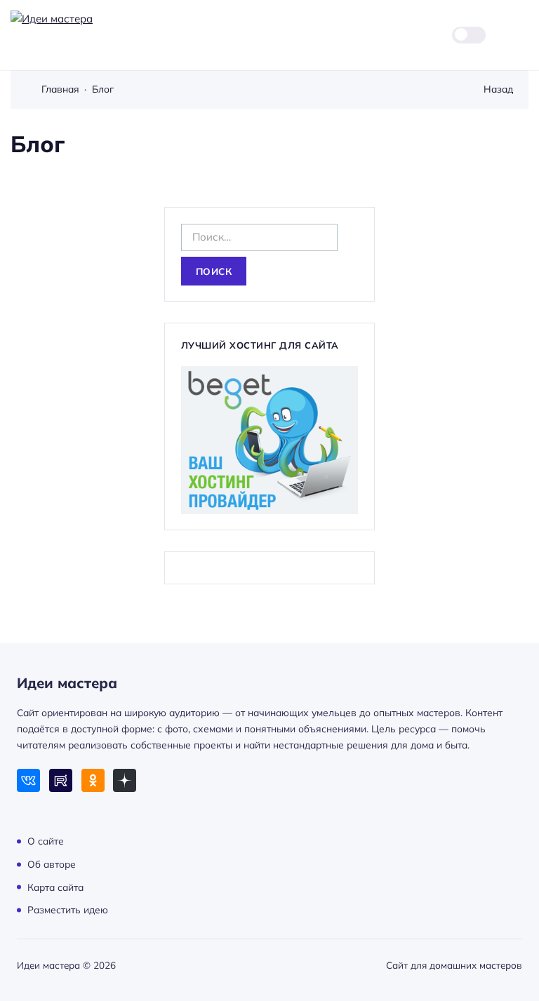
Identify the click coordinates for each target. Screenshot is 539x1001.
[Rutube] (60, 780)
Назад (498, 89)
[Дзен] (124, 780)
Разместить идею (67, 909)
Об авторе (51, 864)
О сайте (45, 841)
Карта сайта (55, 886)
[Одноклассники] (93, 780)
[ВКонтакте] (28, 780)
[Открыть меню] (520, 34)
